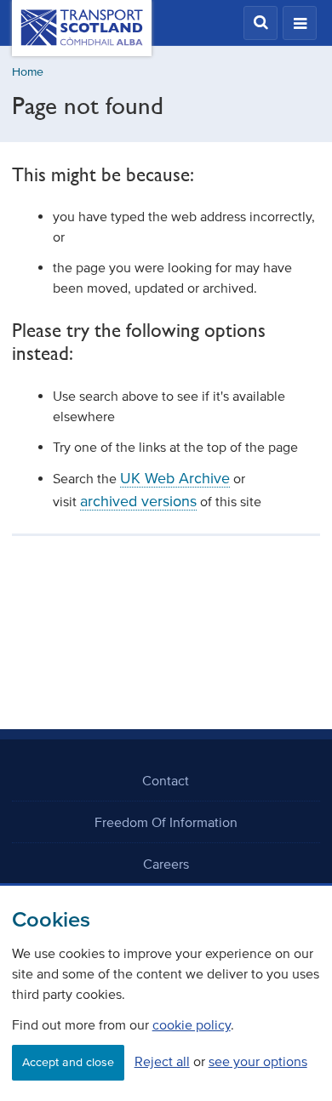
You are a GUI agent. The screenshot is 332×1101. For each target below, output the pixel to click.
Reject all (162, 1061)
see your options (258, 1061)
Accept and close (68, 1062)
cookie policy (191, 1024)
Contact (165, 780)
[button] (260, 23)
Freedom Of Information (166, 822)
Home (27, 72)
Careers (166, 863)
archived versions (138, 501)
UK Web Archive (175, 478)
